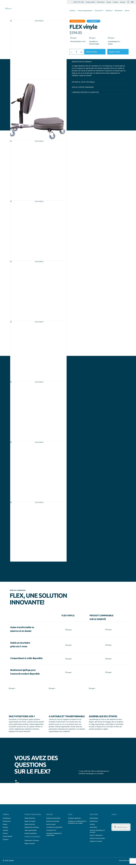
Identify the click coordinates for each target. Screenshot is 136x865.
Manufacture (94, 821)
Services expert (51, 824)
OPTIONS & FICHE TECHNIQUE (83, 82)
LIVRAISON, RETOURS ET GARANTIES (85, 92)
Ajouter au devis (91, 52)
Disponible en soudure (77, 21)
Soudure (92, 824)
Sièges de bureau (30, 824)
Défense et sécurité (96, 841)
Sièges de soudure (30, 821)
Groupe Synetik (90, 2)
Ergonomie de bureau (52, 821)
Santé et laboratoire (96, 835)
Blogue (108, 2)
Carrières (115, 2)
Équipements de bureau (32, 827)
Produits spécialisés (31, 833)
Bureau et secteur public (97, 838)
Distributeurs (119, 10)
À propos (122, 2)
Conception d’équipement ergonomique (54, 834)
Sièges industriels (30, 818)
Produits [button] (72, 10)
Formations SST (51, 830)
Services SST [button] (99, 10)
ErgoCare (5, 839)
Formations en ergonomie (54, 827)
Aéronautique (94, 818)
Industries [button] (109, 10)
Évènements (101, 2)
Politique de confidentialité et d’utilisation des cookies (77, 822)
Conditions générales (74, 818)
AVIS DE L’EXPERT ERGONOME (83, 87)
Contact (5, 833)
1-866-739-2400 (78, 2)
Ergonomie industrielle (53, 818)
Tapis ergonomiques (31, 830)
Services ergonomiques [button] (85, 10)
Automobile (93, 827)
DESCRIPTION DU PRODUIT (82, 62)
